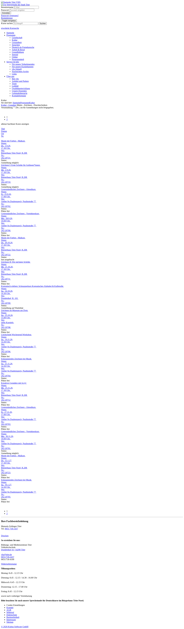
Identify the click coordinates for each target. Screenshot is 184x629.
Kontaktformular (19, 96)
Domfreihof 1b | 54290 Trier (13, 550)
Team (14, 83)
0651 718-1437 (11, 529)
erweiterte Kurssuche (10, 28)
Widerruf (10, 612)
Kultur (14, 40)
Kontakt (9, 607)
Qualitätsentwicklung (21, 88)
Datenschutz (11, 615)
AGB (8, 610)
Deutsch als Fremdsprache (23, 47)
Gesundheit (17, 42)
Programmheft (18, 59)
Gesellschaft (17, 37)
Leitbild (15, 86)
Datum (4, 131)
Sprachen (16, 45)
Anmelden (6, 13)
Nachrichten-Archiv (20, 71)
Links (14, 74)
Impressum (11, 620)
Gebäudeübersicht (19, 93)
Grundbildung (18, 52)
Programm (10, 35)
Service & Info (12, 62)
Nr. (2, 136)
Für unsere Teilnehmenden (23, 64)
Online (15, 57)
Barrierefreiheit (12, 617)
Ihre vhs (15, 79)
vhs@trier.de (6, 554)
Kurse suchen (7, 23)
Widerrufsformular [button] (9, 564)
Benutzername (7, 7)
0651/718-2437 (7, 557)
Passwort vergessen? (10, 15)
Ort (2, 133)
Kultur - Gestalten (8, 105)
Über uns (10, 76)
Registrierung (7, 18)
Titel (3, 129)
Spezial (15, 54)
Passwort (5, 10)
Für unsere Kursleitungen (22, 67)
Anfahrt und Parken (20, 81)
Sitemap (9, 622)
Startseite (10, 33)
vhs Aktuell (17, 69)
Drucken (4, 536)
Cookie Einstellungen (15, 605)
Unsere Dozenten (19, 91)
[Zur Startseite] (10, 2)
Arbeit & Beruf (18, 50)
